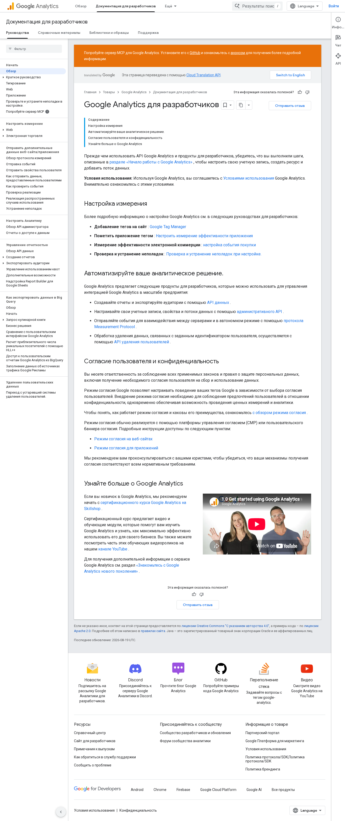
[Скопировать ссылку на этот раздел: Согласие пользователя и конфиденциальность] (224, 362)
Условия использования (265, 749)
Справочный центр (90, 733)
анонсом (238, 53)
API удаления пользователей (141, 342)
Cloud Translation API (203, 75)
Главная (90, 92)
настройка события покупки (229, 245)
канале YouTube (112, 549)
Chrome (160, 790)
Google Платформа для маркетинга (274, 741)
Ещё (168, 6)
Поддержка (148, 32)
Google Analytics (133, 92)
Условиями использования (248, 178)
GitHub (195, 53)
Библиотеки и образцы (109, 32)
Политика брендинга (262, 769)
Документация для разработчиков (126, 6)
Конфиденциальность (138, 810)
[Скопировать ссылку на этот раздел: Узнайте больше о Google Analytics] (188, 484)
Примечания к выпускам (94, 749)
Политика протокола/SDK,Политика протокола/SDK (275, 759)
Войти (334, 6)
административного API (259, 311)
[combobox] (257, 6)
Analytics (47, 6)
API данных (218, 302)
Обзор (81, 6)
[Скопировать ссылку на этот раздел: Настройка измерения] (152, 204)
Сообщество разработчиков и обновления (195, 733)
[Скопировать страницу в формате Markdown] (240, 105)
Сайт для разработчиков (94, 741)
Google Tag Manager (168, 226)
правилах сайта (153, 631)
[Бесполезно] (307, 92)
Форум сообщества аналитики (185, 741)
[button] (33, 77)
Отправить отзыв (290, 105)
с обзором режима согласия (279, 412)
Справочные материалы (59, 32)
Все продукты (283, 790)
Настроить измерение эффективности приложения (204, 235)
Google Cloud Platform (218, 790)
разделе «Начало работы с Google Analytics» (151, 162)
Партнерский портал (262, 733)
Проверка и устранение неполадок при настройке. (213, 254)
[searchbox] (34, 49)
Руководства (17, 32)
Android (137, 790)
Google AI (254, 790)
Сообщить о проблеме (92, 765)
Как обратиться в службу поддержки (105, 757)
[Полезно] (300, 92)
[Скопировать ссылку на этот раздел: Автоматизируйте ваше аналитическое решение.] (228, 274)
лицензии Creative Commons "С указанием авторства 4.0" (225, 626)
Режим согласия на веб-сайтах (123, 439)
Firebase (183, 790)
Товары (109, 92)
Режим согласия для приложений (126, 448)
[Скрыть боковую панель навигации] (61, 812)
